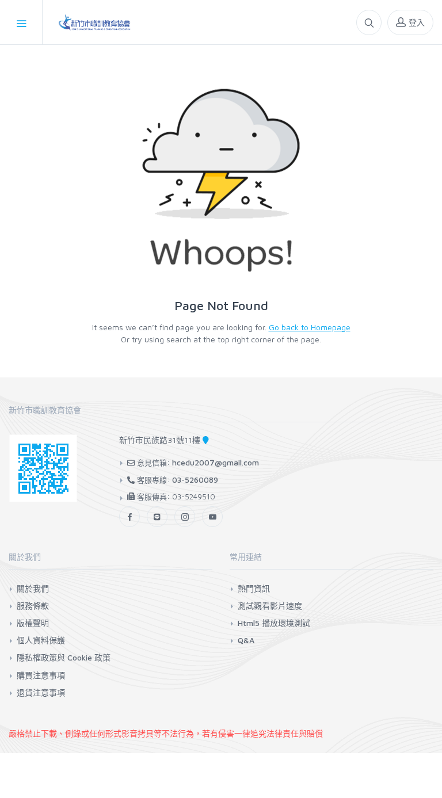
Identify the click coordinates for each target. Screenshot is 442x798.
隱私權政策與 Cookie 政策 (63, 657)
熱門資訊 (254, 588)
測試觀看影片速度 (270, 605)
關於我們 (33, 588)
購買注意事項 (41, 675)
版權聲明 (33, 623)
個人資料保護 (41, 640)
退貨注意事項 (41, 692)
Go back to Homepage (309, 327)
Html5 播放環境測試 (274, 623)
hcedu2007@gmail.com (215, 462)
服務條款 (33, 605)
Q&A (246, 640)
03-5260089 (195, 479)
